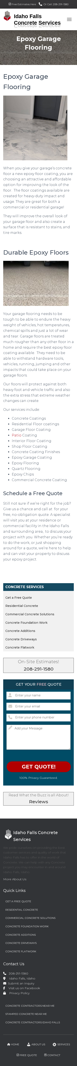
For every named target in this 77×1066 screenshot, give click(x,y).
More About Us (14, 879)
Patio (16, 435)
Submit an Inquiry (20, 983)
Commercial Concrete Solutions (29, 614)
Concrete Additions (20, 631)
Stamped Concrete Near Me (26, 1014)
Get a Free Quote (18, 598)
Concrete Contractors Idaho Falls (32, 1022)
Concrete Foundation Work (26, 623)
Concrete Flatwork (19, 647)
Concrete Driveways (21, 639)
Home (15, 1044)
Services (63, 1044)
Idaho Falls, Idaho (20, 978)
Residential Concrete (21, 606)
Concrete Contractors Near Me (30, 1005)
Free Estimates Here (24, 4)
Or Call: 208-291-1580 (56, 4)
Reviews (38, 801)
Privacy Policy (18, 993)
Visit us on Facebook (23, 988)
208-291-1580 (38, 669)
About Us (38, 1044)
